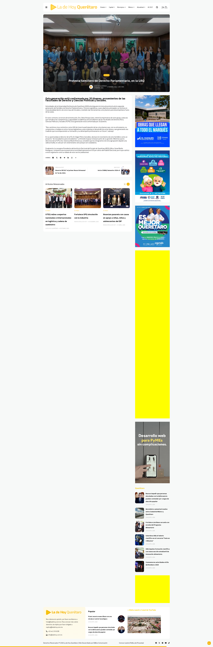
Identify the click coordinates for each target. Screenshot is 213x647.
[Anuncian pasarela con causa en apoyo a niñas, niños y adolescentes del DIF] (116, 198)
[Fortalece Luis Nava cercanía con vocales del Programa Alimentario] (139, 526)
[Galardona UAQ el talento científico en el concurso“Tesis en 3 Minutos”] (139, 539)
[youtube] (166, 643)
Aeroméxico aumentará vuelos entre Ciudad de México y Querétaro (156, 511)
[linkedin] (68, 157)
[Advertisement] (152, 334)
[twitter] (57, 157)
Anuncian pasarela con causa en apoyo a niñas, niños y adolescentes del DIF (116, 218)
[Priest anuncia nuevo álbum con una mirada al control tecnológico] (121, 618)
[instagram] (162, 643)
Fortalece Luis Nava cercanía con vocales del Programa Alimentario (157, 525)
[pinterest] (60, 157)
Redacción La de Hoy (80, 221)
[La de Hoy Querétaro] (73, 7)
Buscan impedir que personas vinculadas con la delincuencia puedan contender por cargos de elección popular (101, 629)
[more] (76, 158)
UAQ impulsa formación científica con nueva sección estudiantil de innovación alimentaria (158, 551)
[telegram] (64, 157)
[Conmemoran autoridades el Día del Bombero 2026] (139, 566)
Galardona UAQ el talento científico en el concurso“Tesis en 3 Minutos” (158, 538)
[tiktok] (169, 643)
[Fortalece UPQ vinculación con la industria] (87, 198)
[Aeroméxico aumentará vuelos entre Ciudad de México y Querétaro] (139, 513)
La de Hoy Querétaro (100, 86)
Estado (106, 75)
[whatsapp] (72, 157)
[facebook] (53, 157)
